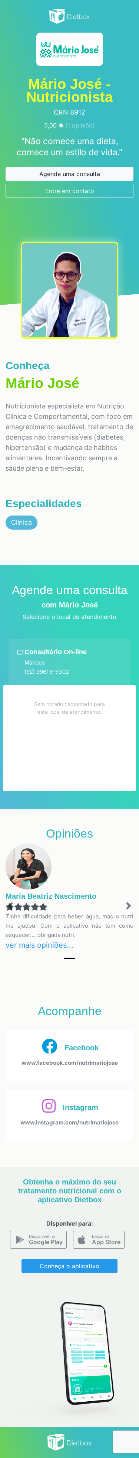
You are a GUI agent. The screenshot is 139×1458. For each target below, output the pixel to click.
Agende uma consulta (69, 174)
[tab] (69, 662)
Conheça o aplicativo (69, 1266)
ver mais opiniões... (39, 945)
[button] (10, 906)
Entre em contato (69, 191)
